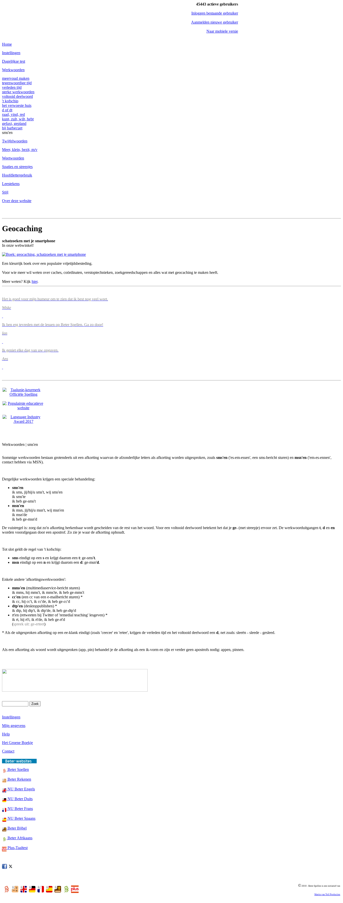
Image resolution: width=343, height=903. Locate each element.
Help (6, 734)
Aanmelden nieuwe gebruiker (214, 22)
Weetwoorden (13, 158)
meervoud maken (15, 78)
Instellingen (11, 53)
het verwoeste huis (16, 105)
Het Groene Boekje (17, 743)
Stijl (5, 192)
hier (34, 281)
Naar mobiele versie (222, 31)
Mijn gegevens (13, 725)
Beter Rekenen (19, 779)
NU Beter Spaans (21, 818)
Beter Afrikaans (19, 838)
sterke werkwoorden (18, 92)
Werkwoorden (13, 70)
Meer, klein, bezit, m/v (19, 149)
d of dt (7, 110)
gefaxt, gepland (14, 123)
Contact (8, 751)
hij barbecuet (12, 128)
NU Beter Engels (21, 789)
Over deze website (16, 201)
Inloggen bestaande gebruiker (214, 13)
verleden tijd (12, 87)
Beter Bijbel (17, 828)
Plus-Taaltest (17, 848)
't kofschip (10, 101)
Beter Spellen (18, 769)
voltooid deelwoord (17, 96)
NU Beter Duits (20, 799)
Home (7, 44)
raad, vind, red (13, 114)
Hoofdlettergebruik (17, 175)
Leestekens (11, 184)
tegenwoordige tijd (17, 83)
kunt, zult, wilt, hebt (18, 119)
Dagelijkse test (13, 61)
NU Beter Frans (20, 808)
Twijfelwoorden (14, 141)
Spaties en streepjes (17, 167)
